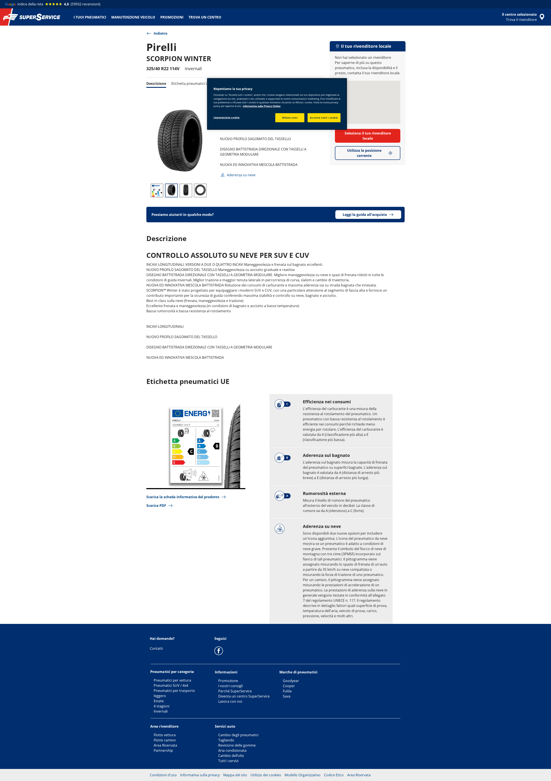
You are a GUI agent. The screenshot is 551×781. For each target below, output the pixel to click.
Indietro (160, 33)
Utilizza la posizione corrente (364, 153)
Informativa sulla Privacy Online (262, 106)
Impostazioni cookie (227, 117)
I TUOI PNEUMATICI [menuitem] (90, 17)
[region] (277, 104)
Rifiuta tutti (289, 117)
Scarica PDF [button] (156, 505)
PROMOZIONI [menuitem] (171, 17)
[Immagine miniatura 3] (186, 190)
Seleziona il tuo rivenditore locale (368, 136)
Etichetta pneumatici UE (190, 83)
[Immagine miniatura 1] (157, 190)
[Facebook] (218, 650)
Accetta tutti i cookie (324, 117)
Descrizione (156, 83)
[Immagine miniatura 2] (171, 190)
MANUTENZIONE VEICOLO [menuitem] (133, 17)
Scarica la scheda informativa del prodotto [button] (182, 497)
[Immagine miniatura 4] (200, 190)
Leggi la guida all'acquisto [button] (365, 214)
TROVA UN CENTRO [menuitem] (205, 17)
